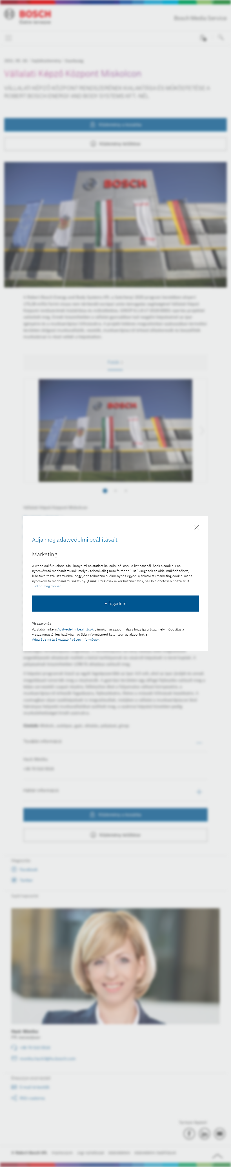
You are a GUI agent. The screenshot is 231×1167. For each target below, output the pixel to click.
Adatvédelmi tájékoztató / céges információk (65, 639)
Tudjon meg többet (46, 586)
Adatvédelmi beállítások (75, 629)
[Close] (196, 528)
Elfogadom (115, 603)
